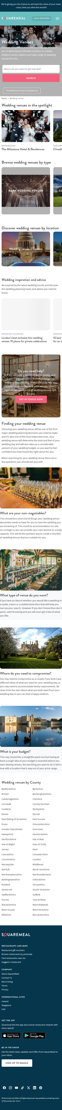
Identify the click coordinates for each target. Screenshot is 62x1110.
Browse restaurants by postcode (17, 954)
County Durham (41, 804)
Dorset (36, 814)
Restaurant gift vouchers (13, 950)
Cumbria (6, 809)
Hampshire (7, 834)
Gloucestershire (41, 824)
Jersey (5, 849)
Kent (35, 849)
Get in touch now (31, 399)
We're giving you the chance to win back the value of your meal (31, 6)
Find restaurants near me (13, 958)
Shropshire (39, 884)
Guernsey (38, 829)
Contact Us (7, 977)
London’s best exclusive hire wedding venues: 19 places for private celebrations (24, 339)
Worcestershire (41, 914)
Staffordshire (9, 894)
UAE (3, 1009)
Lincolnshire (8, 859)
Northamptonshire (12, 874)
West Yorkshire (40, 909)
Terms (4, 985)
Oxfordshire (39, 879)
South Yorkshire (41, 889)
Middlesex (38, 864)
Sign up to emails (17, 1063)
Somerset (7, 889)
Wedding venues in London (25, 249)
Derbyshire (38, 809)
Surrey (5, 899)
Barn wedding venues (26, 190)
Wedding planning (13, 334)
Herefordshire (40, 834)
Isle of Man (38, 839)
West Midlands (40, 904)
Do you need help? (31, 371)
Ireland (5, 1001)
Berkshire (38, 788)
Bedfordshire (9, 788)
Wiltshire (6, 914)
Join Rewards (42, 18)
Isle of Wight (8, 844)
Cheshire (37, 798)
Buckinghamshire (42, 793)
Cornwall (6, 804)
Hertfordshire (9, 839)
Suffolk (36, 894)
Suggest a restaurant (11, 962)
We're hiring (7, 981)
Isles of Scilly (39, 844)
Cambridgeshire (10, 798)
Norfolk (6, 869)
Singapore (6, 1005)
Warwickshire (9, 904)
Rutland (6, 884)
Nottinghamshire (11, 879)
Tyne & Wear (39, 899)
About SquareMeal (10, 973)
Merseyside (8, 864)
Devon (5, 814)
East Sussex (39, 819)
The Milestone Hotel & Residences (22, 90)
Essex (4, 824)
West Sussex (8, 909)
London (37, 859)
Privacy (5, 989)
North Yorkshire (41, 869)
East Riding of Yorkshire (14, 819)
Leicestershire (40, 854)
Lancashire (7, 854)
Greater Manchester (12, 829)
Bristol (5, 793)
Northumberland (42, 874)
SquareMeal (13, 18)
